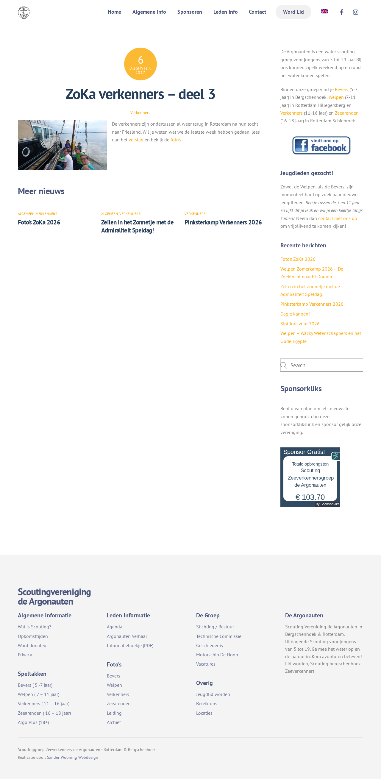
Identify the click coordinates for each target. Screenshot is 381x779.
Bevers (341, 89)
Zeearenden (347, 113)
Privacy (25, 655)
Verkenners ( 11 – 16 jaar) (43, 703)
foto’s (176, 140)
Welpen (336, 97)
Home (114, 11)
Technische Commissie (218, 636)
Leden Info (225, 11)
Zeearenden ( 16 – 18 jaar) (44, 713)
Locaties (204, 713)
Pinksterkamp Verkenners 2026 (223, 222)
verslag (137, 140)
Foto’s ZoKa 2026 (39, 222)
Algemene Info (149, 11)
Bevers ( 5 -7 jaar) (35, 685)
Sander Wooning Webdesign (72, 757)
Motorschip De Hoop (217, 655)
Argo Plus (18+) (33, 722)
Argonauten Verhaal (127, 636)
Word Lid (293, 11)
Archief (114, 722)
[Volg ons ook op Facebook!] (321, 154)
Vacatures (206, 664)
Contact (257, 11)
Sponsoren (189, 11)
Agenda (114, 627)
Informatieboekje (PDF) (130, 645)
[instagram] (356, 11)
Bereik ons (206, 703)
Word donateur (33, 645)
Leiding (114, 713)
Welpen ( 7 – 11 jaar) (38, 694)
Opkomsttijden (33, 636)
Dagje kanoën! (295, 314)
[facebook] (342, 11)
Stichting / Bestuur (215, 627)
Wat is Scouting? (34, 627)
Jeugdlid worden (213, 694)
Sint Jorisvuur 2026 (300, 324)
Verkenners (140, 112)
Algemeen (26, 213)
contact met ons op (337, 218)
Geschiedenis (209, 645)
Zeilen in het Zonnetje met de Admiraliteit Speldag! (137, 226)
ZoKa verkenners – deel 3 (140, 93)
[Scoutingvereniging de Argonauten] (24, 15)
